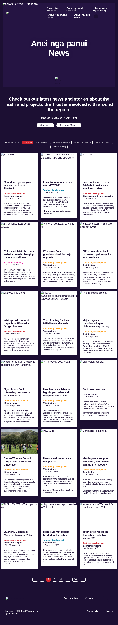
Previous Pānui (68, 125)
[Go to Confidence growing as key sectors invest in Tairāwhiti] (19, 186)
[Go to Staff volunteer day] (98, 390)
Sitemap (109, 611)
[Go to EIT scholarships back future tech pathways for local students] (98, 255)
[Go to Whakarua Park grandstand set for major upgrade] (59, 254)
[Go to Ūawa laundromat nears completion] (59, 463)
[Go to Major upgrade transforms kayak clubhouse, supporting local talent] (98, 324)
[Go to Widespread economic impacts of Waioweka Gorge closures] (19, 323)
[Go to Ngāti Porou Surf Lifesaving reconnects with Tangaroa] (19, 393)
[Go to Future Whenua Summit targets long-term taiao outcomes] (19, 462)
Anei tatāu (53, 9)
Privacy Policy (93, 611)
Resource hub (71, 598)
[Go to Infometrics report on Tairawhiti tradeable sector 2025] (98, 536)
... (68, 579)
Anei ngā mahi (75, 9)
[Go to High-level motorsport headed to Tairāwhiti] (59, 534)
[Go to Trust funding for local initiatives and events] (59, 323)
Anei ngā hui (82, 15)
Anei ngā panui (57, 15)
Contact (89, 598)
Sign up (44, 125)
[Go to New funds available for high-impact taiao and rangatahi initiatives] (59, 393)
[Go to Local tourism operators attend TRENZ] (59, 185)
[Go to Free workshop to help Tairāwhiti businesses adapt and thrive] (98, 186)
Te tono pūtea (99, 9)
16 (75, 579)
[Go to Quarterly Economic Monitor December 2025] (19, 536)
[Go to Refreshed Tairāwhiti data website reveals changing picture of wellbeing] (19, 254)
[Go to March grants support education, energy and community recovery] (98, 464)
